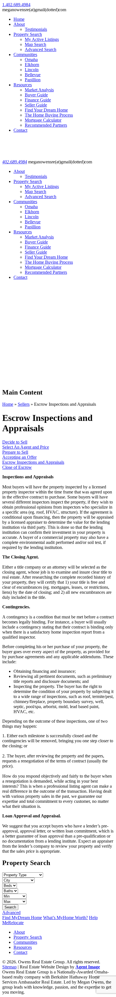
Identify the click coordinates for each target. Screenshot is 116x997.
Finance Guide (38, 100)
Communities (25, 54)
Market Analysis (39, 89)
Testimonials (36, 29)
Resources (23, 84)
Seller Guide (36, 105)
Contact (20, 130)
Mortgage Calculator (43, 120)
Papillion (33, 79)
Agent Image (87, 966)
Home (19, 19)
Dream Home (22, 917)
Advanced (11, 912)
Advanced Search (40, 49)
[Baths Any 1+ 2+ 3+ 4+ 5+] (10, 890)
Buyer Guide (36, 94)
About (19, 24)
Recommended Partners (46, 125)
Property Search (28, 34)
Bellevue (33, 74)
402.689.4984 (14, 161)
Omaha (31, 59)
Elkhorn (32, 64)
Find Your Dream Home (46, 110)
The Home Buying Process (49, 115)
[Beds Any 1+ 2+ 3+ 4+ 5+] (9, 885)
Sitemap (9, 966)
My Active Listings (42, 39)
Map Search (35, 44)
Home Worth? (65, 917)
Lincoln (32, 69)
